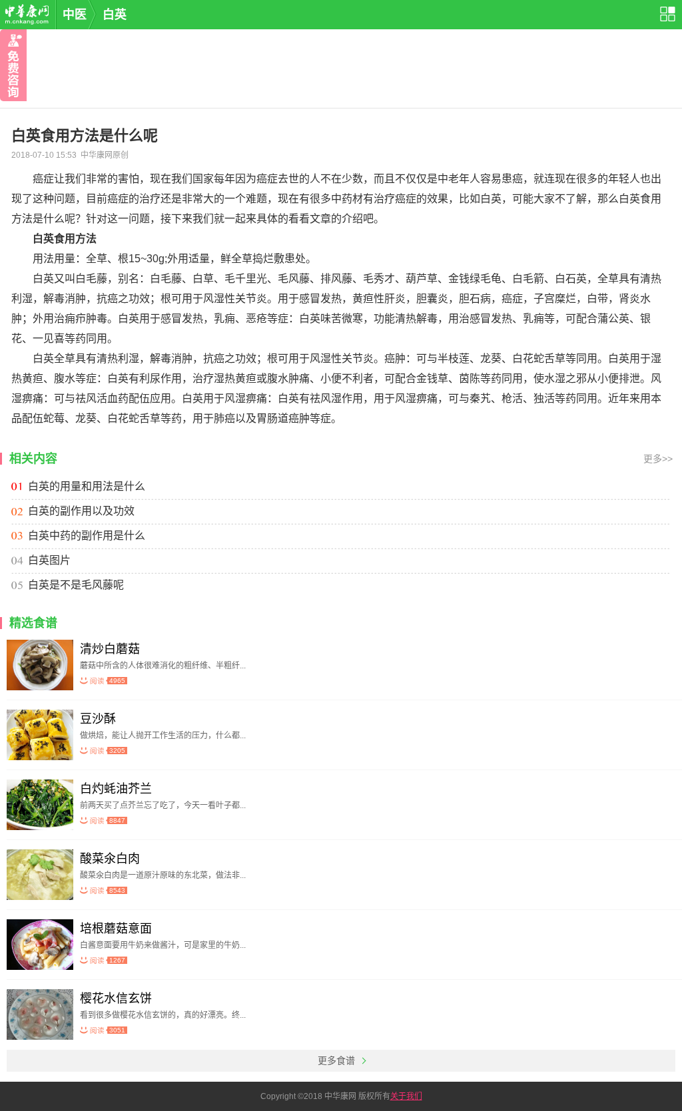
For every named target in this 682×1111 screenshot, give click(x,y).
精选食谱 (33, 623)
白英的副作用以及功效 (81, 511)
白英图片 (49, 560)
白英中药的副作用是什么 (86, 535)
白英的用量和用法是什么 (86, 486)
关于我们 (406, 1096)
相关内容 (33, 458)
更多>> (658, 458)
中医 (75, 14)
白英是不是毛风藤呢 (76, 584)
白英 (115, 14)
